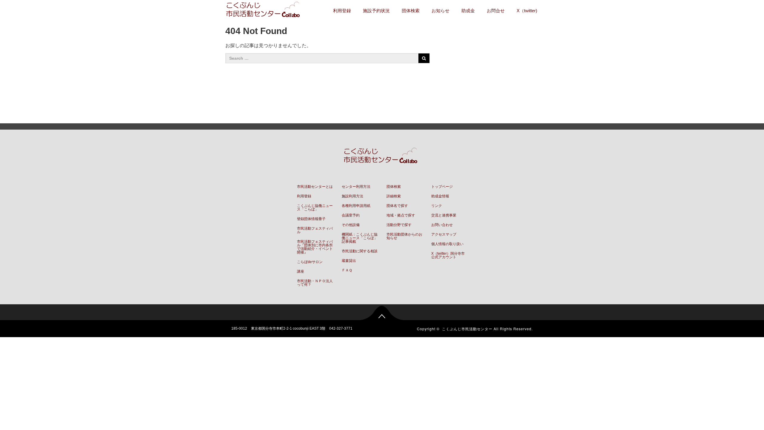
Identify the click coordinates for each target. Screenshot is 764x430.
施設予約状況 (376, 10)
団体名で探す (397, 206)
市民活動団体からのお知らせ (404, 236)
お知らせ (440, 10)
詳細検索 (393, 196)
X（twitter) (527, 10)
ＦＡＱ (347, 270)
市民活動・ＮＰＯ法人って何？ (315, 283)
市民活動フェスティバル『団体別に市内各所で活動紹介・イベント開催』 (315, 246)
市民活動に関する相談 (360, 251)
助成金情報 (440, 196)
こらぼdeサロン (310, 262)
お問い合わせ (442, 225)
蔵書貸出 (349, 261)
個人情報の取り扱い (447, 244)
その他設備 (351, 225)
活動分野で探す (399, 225)
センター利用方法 (356, 187)
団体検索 (411, 10)
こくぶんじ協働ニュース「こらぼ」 (315, 207)
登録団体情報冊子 (311, 219)
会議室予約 (351, 215)
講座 (300, 271)
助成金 (468, 10)
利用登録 (342, 10)
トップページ (442, 187)
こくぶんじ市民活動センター (467, 328)
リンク (436, 206)
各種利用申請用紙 (356, 206)
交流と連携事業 (443, 215)
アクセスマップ (443, 234)
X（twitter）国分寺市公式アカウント (448, 255)
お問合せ (496, 10)
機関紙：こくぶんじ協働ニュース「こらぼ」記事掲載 (360, 238)
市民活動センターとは (315, 187)
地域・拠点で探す (400, 215)
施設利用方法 (352, 196)
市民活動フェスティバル (315, 230)
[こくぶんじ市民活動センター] (264, 10)
